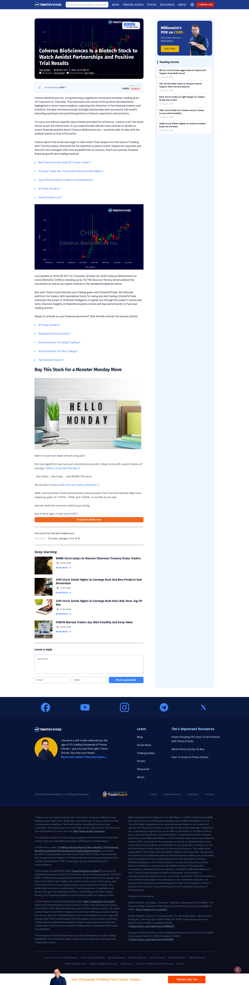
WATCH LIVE (207, 4)
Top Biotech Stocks (50, 360)
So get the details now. (89, 519)
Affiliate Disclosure (197, 957)
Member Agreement (138, 957)
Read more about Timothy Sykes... (84, 757)
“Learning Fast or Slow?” (87, 871)
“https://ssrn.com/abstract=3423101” (151, 939)
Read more (62, 567)
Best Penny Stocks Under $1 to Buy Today (63, 162)
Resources (143, 769)
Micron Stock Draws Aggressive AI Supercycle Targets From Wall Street (182, 72)
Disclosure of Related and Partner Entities (155, 964)
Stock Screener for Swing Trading (58, 342)
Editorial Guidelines (177, 957)
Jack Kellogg (59, 73)
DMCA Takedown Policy (76, 964)
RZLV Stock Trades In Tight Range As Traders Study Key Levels (182, 98)
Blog (140, 737)
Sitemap (180, 964)
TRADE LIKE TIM (186, 979)
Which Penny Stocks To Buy (187, 749)
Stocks (141, 761)
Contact (209, 794)
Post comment (126, 680)
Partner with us (172, 794)
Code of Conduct (157, 957)
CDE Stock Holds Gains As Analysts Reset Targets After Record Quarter (180, 85)
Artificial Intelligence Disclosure (103, 964)
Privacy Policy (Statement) (93, 957)
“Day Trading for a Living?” (99, 901)
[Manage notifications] (237, 969)
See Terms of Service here (89, 831)
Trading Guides (146, 753)
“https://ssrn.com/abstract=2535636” (151, 926)
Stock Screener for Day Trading (57, 351)
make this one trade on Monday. (78, 484)
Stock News (144, 745)
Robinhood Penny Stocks (53, 333)
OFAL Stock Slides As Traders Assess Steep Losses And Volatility (181, 112)
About (140, 777)
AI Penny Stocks (47, 188)
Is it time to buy (55, 87)
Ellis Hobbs (89, 73)
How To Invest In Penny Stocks (189, 757)
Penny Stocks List (49, 197)
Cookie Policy (126, 964)
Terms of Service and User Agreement (61, 957)
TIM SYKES (44, 70)
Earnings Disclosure (117, 957)
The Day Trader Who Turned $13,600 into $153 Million (69, 171)
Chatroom (193, 794)
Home (154, 794)
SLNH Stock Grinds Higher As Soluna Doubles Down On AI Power (182, 125)
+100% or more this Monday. (61, 468)
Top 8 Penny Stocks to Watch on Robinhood (64, 180)
